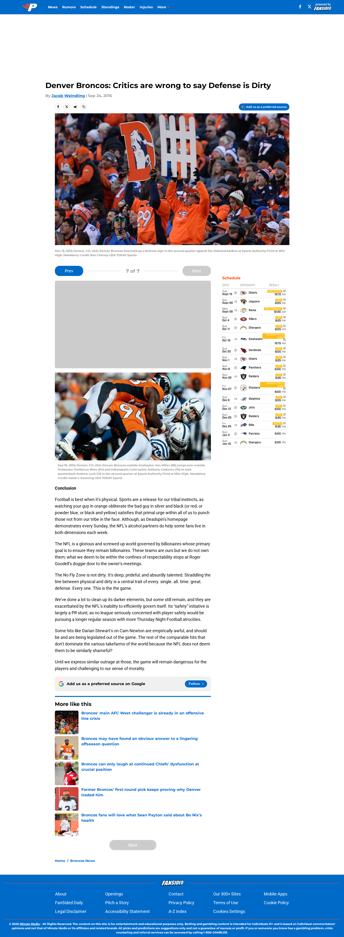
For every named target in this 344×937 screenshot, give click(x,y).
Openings (114, 893)
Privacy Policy (181, 902)
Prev (69, 270)
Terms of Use (225, 902)
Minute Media (30, 924)
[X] (309, 6)
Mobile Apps (275, 893)
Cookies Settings (229, 911)
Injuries (146, 7)
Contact (176, 893)
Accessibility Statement (127, 911)
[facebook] (300, 6)
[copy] (83, 106)
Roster (129, 7)
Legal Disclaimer (70, 911)
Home (60, 861)
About (60, 893)
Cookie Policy (276, 902)
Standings (110, 7)
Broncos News (82, 861)
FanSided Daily (69, 902)
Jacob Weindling (68, 95)
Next (196, 270)
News (52, 7)
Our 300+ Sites (227, 893)
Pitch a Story (117, 902)
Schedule (88, 7)
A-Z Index (178, 911)
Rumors (69, 7)
